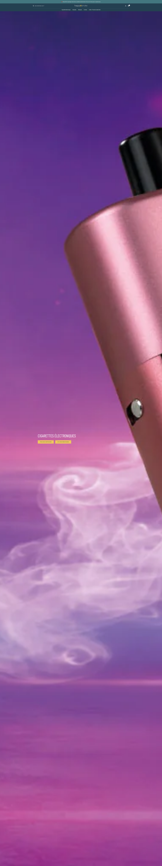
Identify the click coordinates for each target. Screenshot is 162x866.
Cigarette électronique (66, 9)
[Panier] (128, 5)
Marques (80, 9)
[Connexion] (125, 5)
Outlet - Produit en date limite (94, 9)
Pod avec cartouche (46, 441)
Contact (85, 9)
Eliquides (74, 9)
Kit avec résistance (63, 441)
